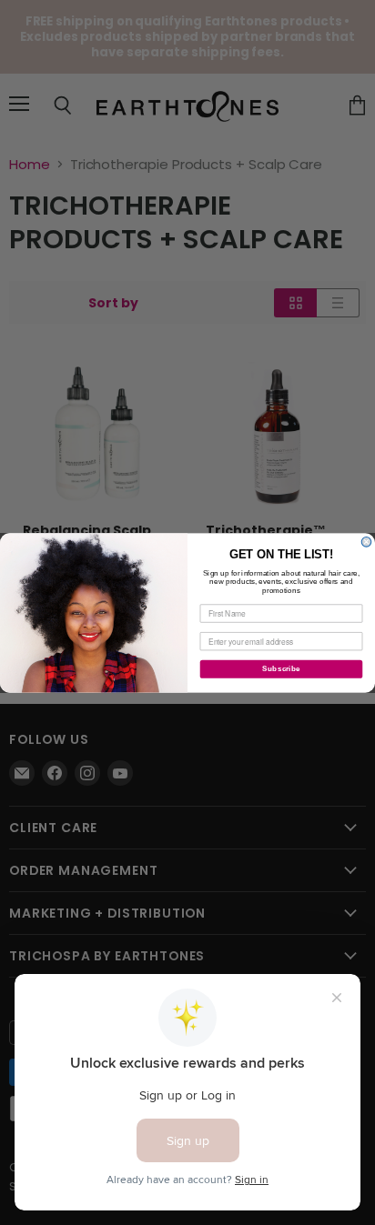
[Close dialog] (366, 542)
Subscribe (280, 669)
